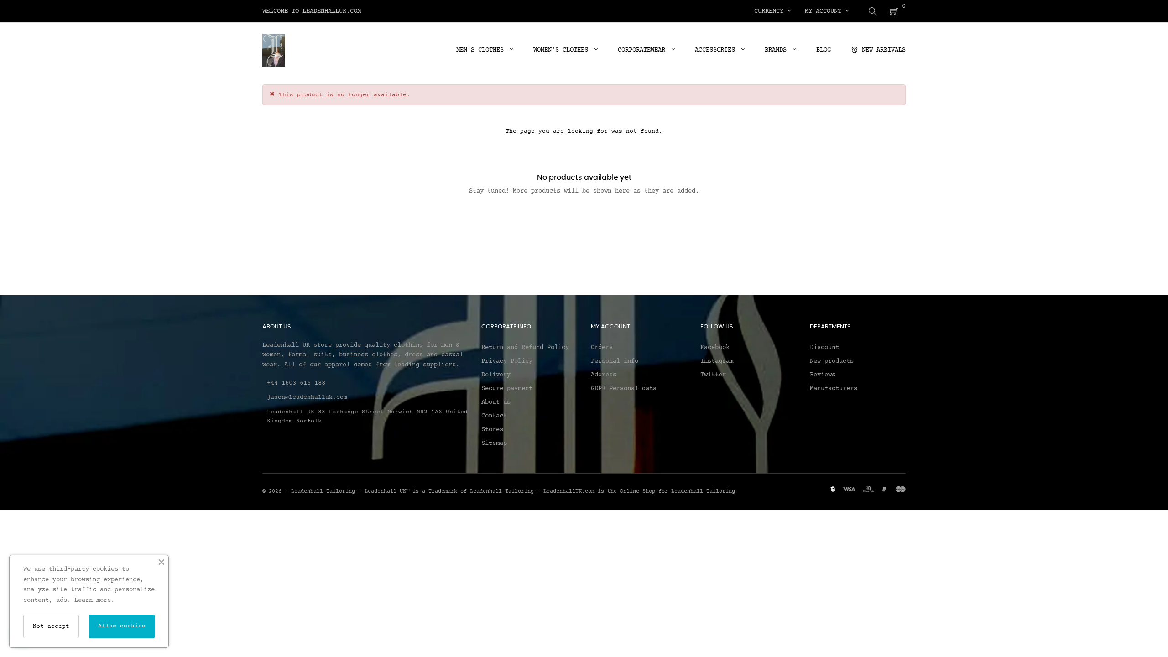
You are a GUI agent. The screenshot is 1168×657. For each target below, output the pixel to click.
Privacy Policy (506, 361)
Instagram (716, 361)
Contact (494, 416)
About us (496, 402)
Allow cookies (122, 626)
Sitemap (494, 443)
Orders (602, 347)
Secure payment (506, 388)
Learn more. (94, 600)
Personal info (614, 361)
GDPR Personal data (624, 388)
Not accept (51, 626)
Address (603, 375)
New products (832, 361)
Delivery (496, 375)
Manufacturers (833, 388)
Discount (824, 347)
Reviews (822, 375)
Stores (492, 429)
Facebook (715, 347)
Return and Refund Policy (525, 347)
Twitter (713, 375)
